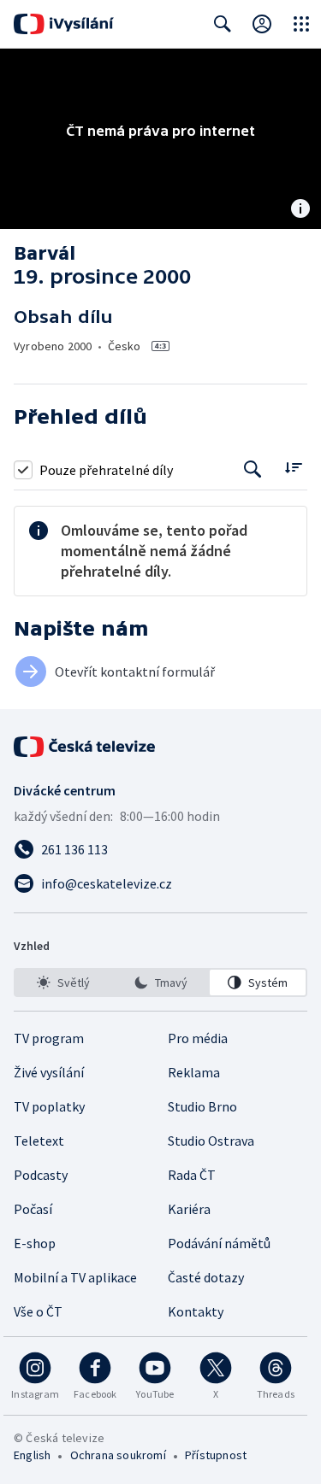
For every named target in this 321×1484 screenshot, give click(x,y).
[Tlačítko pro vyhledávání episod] (253, 469)
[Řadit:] (293, 468)
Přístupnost (216, 1455)
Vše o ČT (38, 1311)
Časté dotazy (206, 1277)
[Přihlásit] (262, 24)
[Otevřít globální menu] (301, 24)
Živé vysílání (49, 1072)
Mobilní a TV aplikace (75, 1277)
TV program (49, 1038)
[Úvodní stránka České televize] (86, 746)
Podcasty (41, 1174)
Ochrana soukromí (118, 1455)
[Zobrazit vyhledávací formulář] (222, 24)
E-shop (35, 1243)
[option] (63, 982)
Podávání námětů (219, 1243)
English (32, 1455)
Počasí (33, 1208)
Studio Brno (202, 1106)
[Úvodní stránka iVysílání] (64, 24)
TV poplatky (49, 1106)
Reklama (194, 1072)
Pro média (198, 1038)
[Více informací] (300, 210)
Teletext (39, 1140)
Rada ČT (192, 1174)
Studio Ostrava (211, 1140)
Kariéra (189, 1208)
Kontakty (195, 1311)
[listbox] (160, 982)
